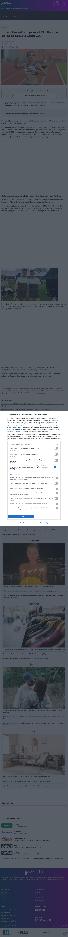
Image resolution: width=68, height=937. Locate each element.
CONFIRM (21, 516)
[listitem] (34, 444)
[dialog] (34, 468)
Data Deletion (24, 523)
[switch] (56, 448)
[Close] (64, 414)
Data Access (34, 523)
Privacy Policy (44, 523)
